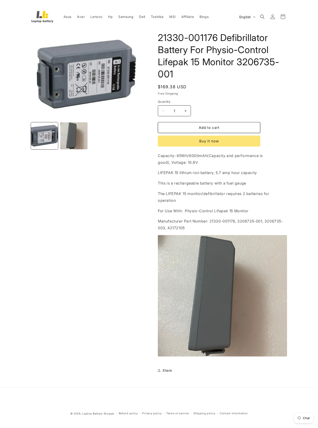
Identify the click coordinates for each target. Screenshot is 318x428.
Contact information (234, 413)
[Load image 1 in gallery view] (44, 135)
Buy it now (209, 141)
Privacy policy (152, 413)
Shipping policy (204, 413)
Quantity (164, 101)
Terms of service (177, 413)
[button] (262, 17)
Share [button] (167, 370)
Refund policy (128, 413)
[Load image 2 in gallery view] (73, 135)
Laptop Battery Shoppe (98, 413)
